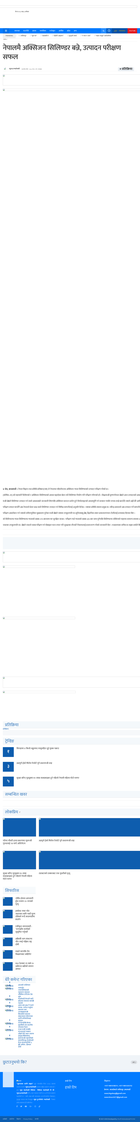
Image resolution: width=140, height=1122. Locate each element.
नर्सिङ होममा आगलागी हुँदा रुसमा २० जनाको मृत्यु (24, 901)
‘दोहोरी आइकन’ (58, 35)
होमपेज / (5, 39)
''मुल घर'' (34, 35)
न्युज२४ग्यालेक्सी (14, 68)
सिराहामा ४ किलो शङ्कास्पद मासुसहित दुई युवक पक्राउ (38, 748)
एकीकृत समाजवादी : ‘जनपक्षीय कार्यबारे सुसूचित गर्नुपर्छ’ (23, 929)
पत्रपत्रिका (43, 30)
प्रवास (34, 30)
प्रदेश (68, 30)
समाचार (17, 30)
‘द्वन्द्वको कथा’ (72, 35)
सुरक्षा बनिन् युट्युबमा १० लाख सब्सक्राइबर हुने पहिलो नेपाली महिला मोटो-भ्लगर (48, 778)
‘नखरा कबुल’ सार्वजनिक (103, 35)
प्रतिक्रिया (6, 729)
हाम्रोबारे (5, 1119)
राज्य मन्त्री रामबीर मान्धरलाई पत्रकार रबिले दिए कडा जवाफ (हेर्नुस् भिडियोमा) (26, 1033)
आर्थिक (61, 30)
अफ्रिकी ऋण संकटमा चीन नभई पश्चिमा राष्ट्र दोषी (23, 941)
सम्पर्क (36, 1119)
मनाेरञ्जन (52, 30)
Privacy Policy (27, 1119)
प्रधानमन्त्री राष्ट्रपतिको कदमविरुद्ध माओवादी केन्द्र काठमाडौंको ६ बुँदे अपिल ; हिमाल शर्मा (25, 1042)
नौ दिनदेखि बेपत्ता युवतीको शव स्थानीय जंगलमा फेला (25, 1025)
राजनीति (26, 30)
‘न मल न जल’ (86, 35)
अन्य (75, 30)
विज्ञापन (19, 1119)
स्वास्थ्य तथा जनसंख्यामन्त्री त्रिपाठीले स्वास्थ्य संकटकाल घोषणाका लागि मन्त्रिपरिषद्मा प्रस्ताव (25, 1015)
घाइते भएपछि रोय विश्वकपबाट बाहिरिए (23, 953)
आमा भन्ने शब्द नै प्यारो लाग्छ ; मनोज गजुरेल (26, 1006)
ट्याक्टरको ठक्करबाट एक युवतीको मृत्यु (54, 873)
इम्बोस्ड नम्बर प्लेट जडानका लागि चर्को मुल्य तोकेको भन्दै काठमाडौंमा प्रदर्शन (25, 915)
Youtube (132, 30)
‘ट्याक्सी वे (45, 35)
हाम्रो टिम (71, 1087)
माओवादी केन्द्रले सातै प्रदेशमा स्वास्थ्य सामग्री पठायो (26, 1001)
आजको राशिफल (24, 985)
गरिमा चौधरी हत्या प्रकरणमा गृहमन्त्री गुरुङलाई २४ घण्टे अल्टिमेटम (17, 842)
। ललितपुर (23, 35)
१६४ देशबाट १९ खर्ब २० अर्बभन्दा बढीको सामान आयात (24, 966)
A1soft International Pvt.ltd (126, 1119)
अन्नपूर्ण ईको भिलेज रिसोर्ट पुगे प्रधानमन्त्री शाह (34, 763)
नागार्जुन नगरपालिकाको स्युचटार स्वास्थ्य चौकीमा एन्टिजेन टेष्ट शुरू (25, 992)
